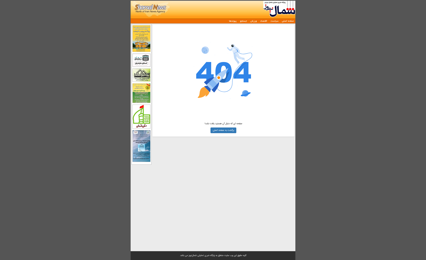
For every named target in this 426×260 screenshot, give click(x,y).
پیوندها (233, 21)
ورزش (253, 21)
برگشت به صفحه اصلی (223, 130)
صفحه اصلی (288, 21)
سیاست (275, 21)
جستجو (243, 21)
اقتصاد (263, 21)
